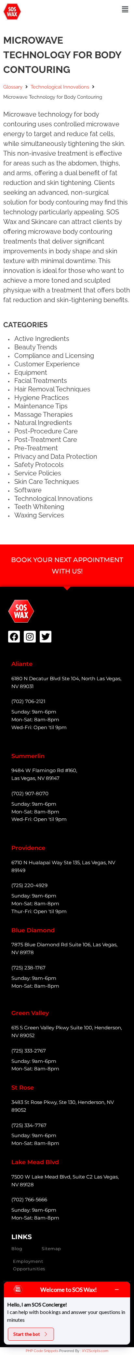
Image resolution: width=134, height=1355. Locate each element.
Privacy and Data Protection (55, 456)
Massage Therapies (43, 414)
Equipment (30, 372)
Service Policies (37, 473)
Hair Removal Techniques (52, 389)
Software (28, 490)
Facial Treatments (40, 381)
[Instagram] (29, 636)
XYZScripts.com (95, 1351)
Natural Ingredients (43, 423)
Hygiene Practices (41, 398)
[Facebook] (14, 636)
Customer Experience (47, 364)
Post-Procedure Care (46, 431)
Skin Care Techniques (46, 482)
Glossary (12, 87)
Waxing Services (39, 515)
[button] (125, 9)
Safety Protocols (39, 465)
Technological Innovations (60, 87)
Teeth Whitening (39, 507)
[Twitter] (45, 636)
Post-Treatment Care (45, 440)
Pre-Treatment (36, 448)
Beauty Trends (35, 347)
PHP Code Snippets (42, 1351)
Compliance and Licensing (54, 356)
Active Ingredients (41, 339)
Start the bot (26, 1334)
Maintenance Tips (41, 406)
